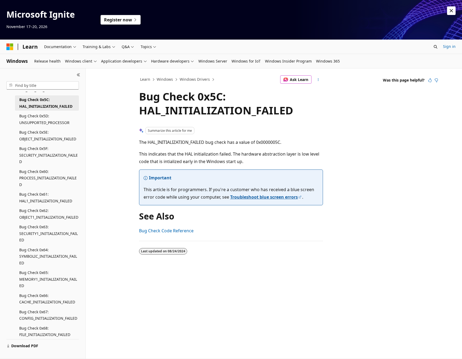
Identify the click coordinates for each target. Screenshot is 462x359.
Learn (145, 79)
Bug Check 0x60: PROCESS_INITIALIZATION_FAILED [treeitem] (48, 178)
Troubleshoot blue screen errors (264, 197)
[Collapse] (78, 75)
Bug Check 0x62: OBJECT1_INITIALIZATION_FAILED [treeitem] (48, 214)
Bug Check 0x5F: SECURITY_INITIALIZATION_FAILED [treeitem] (48, 155)
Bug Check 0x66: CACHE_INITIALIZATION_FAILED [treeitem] (47, 299)
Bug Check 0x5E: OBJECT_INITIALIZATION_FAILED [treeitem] (47, 135)
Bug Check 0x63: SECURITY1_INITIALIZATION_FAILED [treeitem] (48, 233)
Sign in (449, 46)
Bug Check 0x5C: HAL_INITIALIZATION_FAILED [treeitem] (45, 103)
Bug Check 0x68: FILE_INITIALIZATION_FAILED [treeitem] (44, 331)
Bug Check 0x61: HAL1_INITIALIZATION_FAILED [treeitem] (45, 197)
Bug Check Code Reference (166, 231)
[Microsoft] (9, 46)
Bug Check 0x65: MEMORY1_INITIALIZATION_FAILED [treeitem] (48, 279)
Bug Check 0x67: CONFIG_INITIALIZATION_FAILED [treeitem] (48, 315)
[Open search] (435, 47)
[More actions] (318, 79)
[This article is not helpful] (436, 80)
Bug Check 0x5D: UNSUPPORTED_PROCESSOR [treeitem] (44, 119)
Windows (165, 79)
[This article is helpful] (430, 80)
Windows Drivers (195, 79)
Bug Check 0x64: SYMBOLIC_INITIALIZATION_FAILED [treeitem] (48, 256)
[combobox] (42, 85)
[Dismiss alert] (451, 10)
